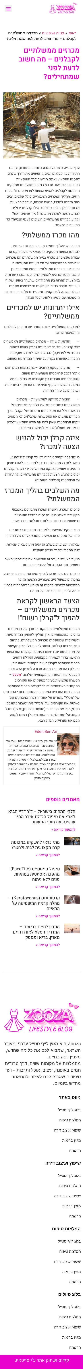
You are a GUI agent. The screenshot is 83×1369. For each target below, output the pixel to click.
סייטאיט (21, 1360)
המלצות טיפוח (70, 1120)
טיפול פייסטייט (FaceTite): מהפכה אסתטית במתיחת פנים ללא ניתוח (34, 874)
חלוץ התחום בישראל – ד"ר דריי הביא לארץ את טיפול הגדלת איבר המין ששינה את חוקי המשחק (41, 816)
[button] (8, 8)
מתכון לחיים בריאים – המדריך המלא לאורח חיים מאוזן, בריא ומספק (36, 932)
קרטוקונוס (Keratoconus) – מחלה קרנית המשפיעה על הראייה (34, 903)
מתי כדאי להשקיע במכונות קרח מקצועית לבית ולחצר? (35, 845)
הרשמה (75, 1150)
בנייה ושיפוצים (53, 33)
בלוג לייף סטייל (69, 1110)
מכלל (17, 674)
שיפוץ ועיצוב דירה (67, 1130)
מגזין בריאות (71, 1140)
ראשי (72, 33)
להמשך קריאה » (63, 829)
